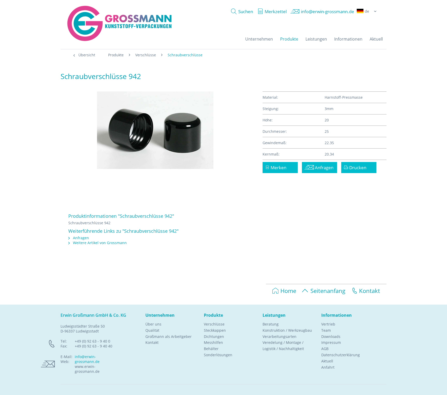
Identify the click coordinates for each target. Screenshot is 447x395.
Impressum (331, 342)
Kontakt (369, 291)
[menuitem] (240, 11)
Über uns (153, 324)
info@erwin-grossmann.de (87, 359)
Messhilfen (213, 342)
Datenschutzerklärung (340, 354)
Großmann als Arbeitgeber (168, 336)
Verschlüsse (214, 324)
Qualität (152, 330)
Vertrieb (328, 324)
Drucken (357, 168)
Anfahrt (327, 367)
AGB (325, 348)
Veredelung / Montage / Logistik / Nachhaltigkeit (283, 345)
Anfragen (80, 237)
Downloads (330, 336)
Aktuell (327, 361)
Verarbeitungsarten (279, 336)
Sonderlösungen (218, 354)
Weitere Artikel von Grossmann (99, 242)
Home (288, 291)
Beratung (271, 324)
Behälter (211, 348)
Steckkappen (215, 330)
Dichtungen (214, 336)
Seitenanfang (327, 291)
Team (326, 330)
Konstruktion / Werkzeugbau (287, 330)
